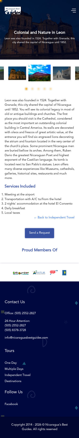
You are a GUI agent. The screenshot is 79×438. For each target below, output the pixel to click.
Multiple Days (14, 369)
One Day (11, 363)
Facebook (11, 404)
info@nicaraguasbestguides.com (26, 337)
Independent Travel (18, 375)
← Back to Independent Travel (54, 217)
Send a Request (39, 232)
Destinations (13, 381)
